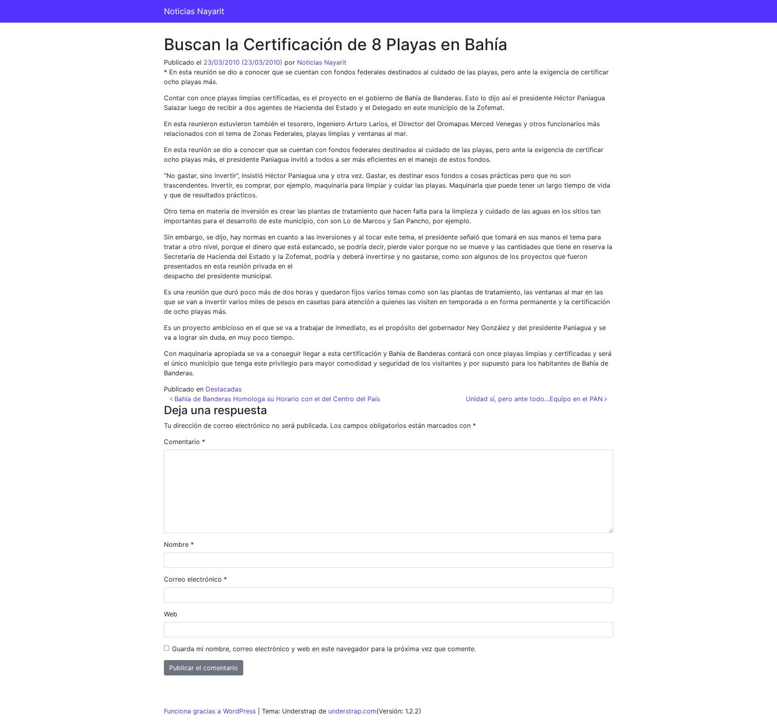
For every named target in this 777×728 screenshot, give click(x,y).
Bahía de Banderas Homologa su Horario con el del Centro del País (276, 399)
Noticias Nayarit (194, 11)
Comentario (184, 442)
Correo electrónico (195, 579)
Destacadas (224, 389)
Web (170, 614)
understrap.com (352, 711)
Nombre (179, 544)
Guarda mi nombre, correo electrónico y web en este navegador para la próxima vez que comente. (324, 649)
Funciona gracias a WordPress (210, 711)
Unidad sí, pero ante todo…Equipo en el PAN (535, 399)
